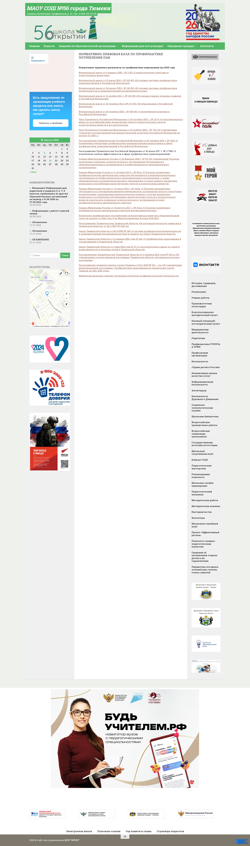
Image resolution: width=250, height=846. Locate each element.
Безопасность (200, 361)
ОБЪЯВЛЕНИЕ (40, 239)
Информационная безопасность (202, 383)
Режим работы (200, 297)
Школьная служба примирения (202, 484)
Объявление (39, 222)
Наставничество (202, 511)
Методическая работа (205, 500)
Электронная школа (79, 831)
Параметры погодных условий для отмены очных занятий (205, 569)
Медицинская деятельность (200, 331)
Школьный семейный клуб (205, 525)
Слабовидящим (207, 56)
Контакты (207, 46)
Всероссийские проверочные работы (204, 424)
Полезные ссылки (109, 831)
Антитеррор (199, 390)
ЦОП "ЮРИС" (71, 840)
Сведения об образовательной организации (87, 46)
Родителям (198, 338)
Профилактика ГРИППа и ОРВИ (206, 345)
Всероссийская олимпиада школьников (201, 433)
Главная (34, 46)
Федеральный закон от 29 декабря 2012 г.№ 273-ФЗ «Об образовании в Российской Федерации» (126, 105)
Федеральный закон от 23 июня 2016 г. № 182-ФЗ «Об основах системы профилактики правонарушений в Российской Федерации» (128, 82)
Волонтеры (198, 517)
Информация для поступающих (142, 46)
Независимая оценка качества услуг (204, 374)
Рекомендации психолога (201, 476)
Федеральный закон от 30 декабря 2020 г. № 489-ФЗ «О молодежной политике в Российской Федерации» (124, 113)
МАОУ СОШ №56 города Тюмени (68, 8)
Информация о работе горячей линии (49, 212)
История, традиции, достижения (204, 284)
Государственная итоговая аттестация (204, 444)
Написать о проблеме (50, 123)
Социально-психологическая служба (202, 407)
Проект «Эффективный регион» (205, 534)
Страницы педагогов (170, 831)
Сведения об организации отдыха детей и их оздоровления (204, 556)
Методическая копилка (206, 506)
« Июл (33, 171)
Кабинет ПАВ (200, 459)
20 (50, 160)
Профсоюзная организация (200, 354)
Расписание (199, 291)
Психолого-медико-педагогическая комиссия (204, 543)
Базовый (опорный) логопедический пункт (206, 322)
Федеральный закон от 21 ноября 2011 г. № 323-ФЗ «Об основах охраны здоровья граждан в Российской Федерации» (130, 97)
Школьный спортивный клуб (202, 452)
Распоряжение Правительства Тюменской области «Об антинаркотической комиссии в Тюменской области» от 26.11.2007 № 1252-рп (130, 225)
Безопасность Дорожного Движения (205, 398)
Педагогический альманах (202, 493)
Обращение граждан (180, 46)
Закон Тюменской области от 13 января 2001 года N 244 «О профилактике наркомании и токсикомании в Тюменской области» (130, 240)
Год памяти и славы (138, 831)
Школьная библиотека (205, 416)
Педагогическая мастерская (202, 467)
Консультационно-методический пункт (205, 313)
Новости (49, 46)
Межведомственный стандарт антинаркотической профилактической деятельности (129, 275)
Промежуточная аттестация (202, 305)
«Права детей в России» (206, 367)
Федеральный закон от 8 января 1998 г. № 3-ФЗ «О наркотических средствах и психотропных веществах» (124, 74)
